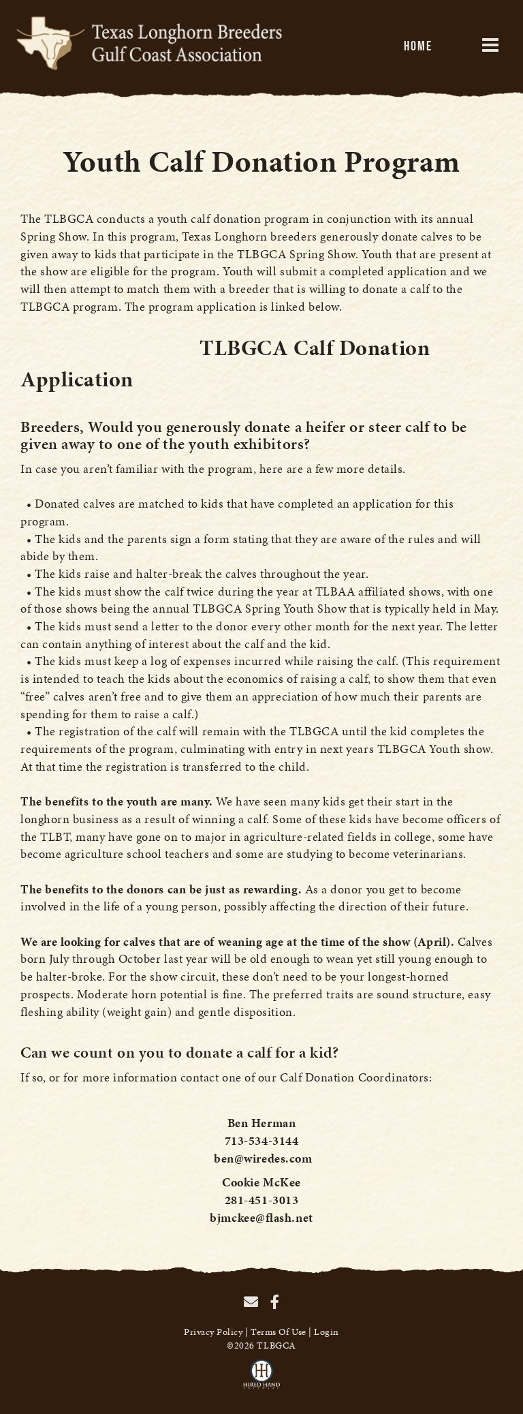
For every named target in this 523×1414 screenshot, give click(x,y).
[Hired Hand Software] (262, 1379)
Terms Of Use (278, 1331)
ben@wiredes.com (263, 1158)
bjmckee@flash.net (261, 1217)
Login (326, 1331)
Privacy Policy (213, 1331)
